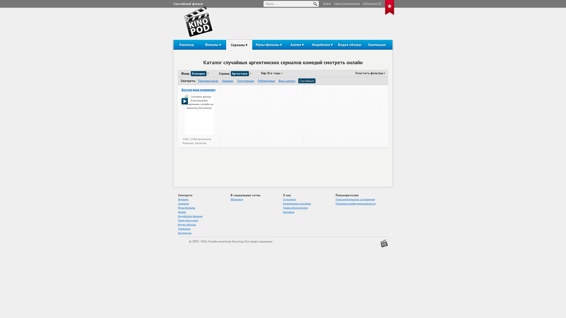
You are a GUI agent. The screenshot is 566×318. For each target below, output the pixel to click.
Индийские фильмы (190, 216)
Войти (327, 4)
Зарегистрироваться (347, 4)
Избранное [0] (372, 4)
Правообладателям (295, 207)
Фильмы (211, 44)
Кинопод (187, 44)
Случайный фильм (188, 4)
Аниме (296, 44)
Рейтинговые (266, 81)
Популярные (245, 81)
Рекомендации (208, 81)
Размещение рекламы (297, 203)
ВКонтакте (237, 199)
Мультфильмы (267, 44)
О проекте (289, 199)
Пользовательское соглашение (355, 199)
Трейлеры (184, 228)
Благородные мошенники (198, 90)
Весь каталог (287, 81)
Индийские (321, 44)
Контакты (288, 212)
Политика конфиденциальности (356, 203)
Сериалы (238, 45)
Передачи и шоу (188, 220)
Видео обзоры (349, 44)
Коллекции (377, 44)
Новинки (227, 81)
